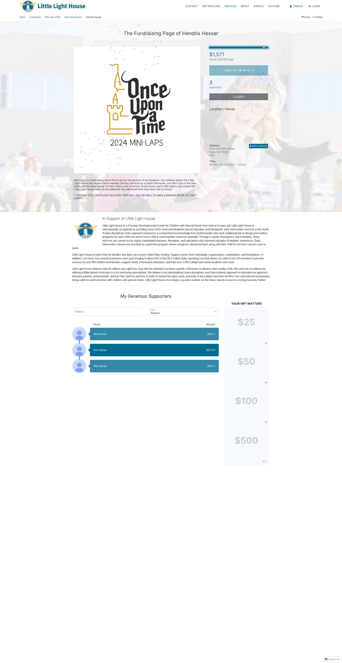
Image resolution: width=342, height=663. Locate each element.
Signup (298, 6)
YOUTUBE (274, 6)
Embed (319, 17)
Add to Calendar (259, 146)
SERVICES (230, 6)
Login (316, 6)
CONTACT (191, 6)
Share (307, 17)
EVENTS (258, 6)
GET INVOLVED (211, 6)
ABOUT (245, 6)
